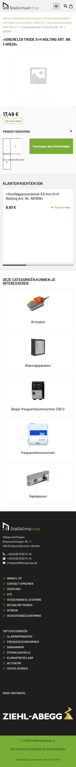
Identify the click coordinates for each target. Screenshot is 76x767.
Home (6, 18)
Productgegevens (16, 131)
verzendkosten (16, 159)
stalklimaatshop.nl (43, 740)
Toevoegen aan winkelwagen (51, 146)
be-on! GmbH (52, 759)
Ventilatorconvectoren (27, 18)
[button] (56, 6)
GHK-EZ (39, 22)
